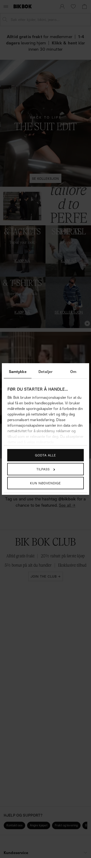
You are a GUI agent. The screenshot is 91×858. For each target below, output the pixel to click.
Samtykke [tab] (18, 371)
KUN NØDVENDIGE (45, 483)
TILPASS (43, 469)
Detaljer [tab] (45, 371)
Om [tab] (73, 371)
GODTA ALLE (45, 455)
